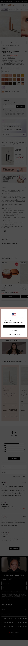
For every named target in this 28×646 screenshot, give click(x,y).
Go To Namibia (14, 330)
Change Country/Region (14, 334)
